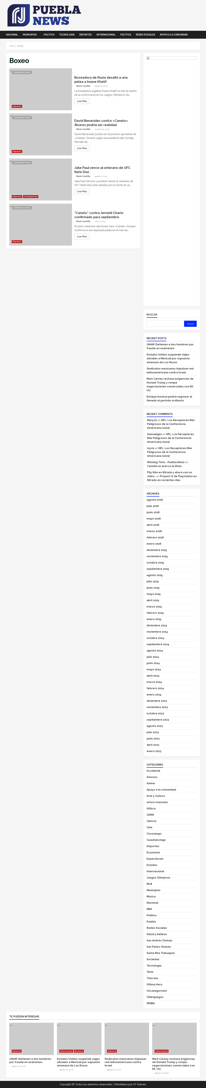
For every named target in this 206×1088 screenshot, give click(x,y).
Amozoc (152, 777)
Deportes (85, 34)
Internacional (106, 34)
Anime (151, 783)
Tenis (150, 971)
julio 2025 (153, 581)
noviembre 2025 (157, 556)
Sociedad (153, 959)
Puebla (151, 921)
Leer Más (82, 101)
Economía (153, 852)
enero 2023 (154, 751)
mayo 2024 (154, 669)
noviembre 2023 (157, 707)
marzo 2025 (154, 606)
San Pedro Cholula (159, 946)
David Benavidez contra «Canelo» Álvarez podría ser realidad (40, 134)
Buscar (152, 314)
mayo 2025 (154, 594)
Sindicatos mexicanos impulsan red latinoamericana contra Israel (127, 1039)
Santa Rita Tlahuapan (161, 953)
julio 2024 (153, 656)
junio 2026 (153, 512)
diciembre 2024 (157, 625)
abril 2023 (153, 744)
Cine (149, 827)
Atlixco (151, 808)
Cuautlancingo (156, 839)
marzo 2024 (154, 682)
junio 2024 (153, 663)
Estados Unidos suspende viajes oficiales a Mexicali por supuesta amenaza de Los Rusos (168, 358)
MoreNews (121, 1084)
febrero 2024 (155, 688)
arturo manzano (157, 802)
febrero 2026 (155, 537)
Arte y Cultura (156, 795)
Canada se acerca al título (164, 466)
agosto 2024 (155, 650)
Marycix (152, 420)
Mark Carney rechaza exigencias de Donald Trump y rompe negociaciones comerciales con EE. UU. (174, 1039)
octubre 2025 (155, 562)
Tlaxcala (152, 978)
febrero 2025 (155, 612)
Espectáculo (155, 858)
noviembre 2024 (157, 631)
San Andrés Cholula (159, 940)
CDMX (150, 814)
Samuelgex (154, 434)
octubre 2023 (155, 713)
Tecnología (67, 34)
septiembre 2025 (158, 568)
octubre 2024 (155, 638)
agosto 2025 (155, 575)
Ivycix (150, 448)
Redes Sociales (145, 34)
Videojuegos (155, 997)
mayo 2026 (154, 518)
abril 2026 (153, 524)
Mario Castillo (83, 86)
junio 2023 (153, 738)
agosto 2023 (155, 726)
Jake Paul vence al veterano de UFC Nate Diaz (40, 179)
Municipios (30, 34)
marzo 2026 (154, 531)
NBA (149, 909)
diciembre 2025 (157, 550)
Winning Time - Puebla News (166, 462)
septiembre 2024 (158, 644)
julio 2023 (153, 732)
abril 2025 (153, 600)
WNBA (151, 1003)
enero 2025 (154, 619)
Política (49, 34)
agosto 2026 (155, 499)
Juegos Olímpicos (158, 877)
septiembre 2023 (158, 719)
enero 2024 (154, 694)
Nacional (12, 34)
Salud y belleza (157, 934)
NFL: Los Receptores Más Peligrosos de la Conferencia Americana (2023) (171, 424)
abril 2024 (153, 675)
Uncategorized (30, 196)
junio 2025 (153, 587)
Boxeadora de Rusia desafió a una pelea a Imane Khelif (40, 89)
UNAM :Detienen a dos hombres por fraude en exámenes (31, 1039)
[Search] (199, 35)
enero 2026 (154, 543)
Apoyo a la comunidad (174, 34)
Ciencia (151, 821)
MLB (149, 883)
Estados (152, 865)
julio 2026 (153, 506)
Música (151, 896)
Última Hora (154, 984)
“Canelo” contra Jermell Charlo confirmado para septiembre (40, 225)
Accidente (153, 770)
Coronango (154, 833)
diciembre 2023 (157, 700)
